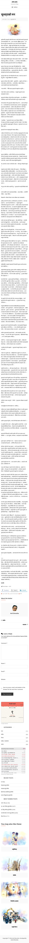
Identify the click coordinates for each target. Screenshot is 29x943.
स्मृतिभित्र (14, 849)
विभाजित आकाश (14, 901)
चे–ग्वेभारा (3, 782)
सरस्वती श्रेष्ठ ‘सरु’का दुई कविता (7, 813)
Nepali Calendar (10, 774)
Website (3, 679)
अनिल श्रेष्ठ (14, 2)
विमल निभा (3, 816)
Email (3, 671)
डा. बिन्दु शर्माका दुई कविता (6, 809)
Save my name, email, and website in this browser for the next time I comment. (14, 688)
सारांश (2, 744)
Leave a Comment (14, 594)
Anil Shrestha (14, 613)
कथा (21, 593)
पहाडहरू (24, 624)
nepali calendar (5, 723)
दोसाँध (4, 620)
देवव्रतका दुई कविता (5, 785)
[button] (14, 7)
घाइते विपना (14, 927)
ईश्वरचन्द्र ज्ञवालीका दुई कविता (7, 791)
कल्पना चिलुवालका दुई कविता (6, 795)
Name (3, 663)
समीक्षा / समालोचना (5, 741)
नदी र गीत (3, 803)
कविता (2, 734)
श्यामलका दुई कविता (5, 788)
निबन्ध (2, 737)
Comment (4, 643)
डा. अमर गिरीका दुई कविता (6, 806)
